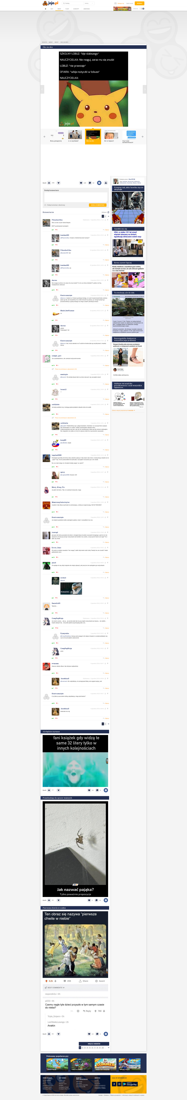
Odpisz (107, 230)
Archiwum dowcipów (48, 1085)
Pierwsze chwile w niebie (54, 908)
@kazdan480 (64, 253)
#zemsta (129, 183)
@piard (62, 580)
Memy (59, 9)
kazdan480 (64, 235)
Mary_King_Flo (58, 487)
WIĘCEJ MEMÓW (94, 1044)
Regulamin (97, 1083)
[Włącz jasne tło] (140, 8)
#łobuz (135, 183)
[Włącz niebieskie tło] (143, 8)
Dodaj (139, 3)
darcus (54, 280)
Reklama (97, 1082)
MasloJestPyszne (67, 311)
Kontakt (97, 1080)
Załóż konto (129, 3)
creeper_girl (56, 356)
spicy (62, 472)
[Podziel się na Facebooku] (99, 183)
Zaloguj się (121, 3)
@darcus (63, 298)
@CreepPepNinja (65, 636)
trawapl (55, 532)
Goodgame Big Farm (64, 1088)
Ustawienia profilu (80, 1086)
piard (54, 563)
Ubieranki (86, 9)
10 (102, 1048)
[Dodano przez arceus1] (71, 594)
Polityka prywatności (100, 1085)
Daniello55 (56, 603)
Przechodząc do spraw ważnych (57, 798)
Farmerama (62, 1080)
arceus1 (63, 578)
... (105, 1048)
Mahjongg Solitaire (47, 1088)
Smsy (44, 1083)
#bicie (139, 183)
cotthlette (55, 404)
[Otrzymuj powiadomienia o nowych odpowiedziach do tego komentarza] (108, 265)
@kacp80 (63, 426)
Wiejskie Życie (62, 1083)
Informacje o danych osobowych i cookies (100, 1088)
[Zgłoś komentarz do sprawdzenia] (106, 220)
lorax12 (63, 389)
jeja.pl (44, 42)
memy (51, 42)
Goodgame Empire (64, 1087)
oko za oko (64, 42)
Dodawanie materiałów (82, 1085)
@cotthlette (63, 443)
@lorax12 (63, 377)
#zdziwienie (123, 183)
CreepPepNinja (57, 618)
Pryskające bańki (47, 1087)
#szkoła (125, 181)
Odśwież (104, 212)
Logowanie (79, 1083)
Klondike (61, 1085)
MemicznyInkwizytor (61, 502)
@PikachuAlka (64, 238)
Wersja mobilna (47, 1080)
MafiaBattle (62, 1082)
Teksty (44, 1082)
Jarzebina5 (64, 678)
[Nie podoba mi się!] (61, 183)
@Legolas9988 (64, 475)
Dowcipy (76, 9)
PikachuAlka (57, 220)
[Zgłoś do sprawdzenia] (106, 183)
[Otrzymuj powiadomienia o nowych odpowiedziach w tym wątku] (108, 220)
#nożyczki (131, 181)
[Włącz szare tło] (142, 8)
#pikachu (137, 181)
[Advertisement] (93, 161)
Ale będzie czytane (51, 731)
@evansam (63, 681)
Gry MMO (62, 1078)
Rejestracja (79, 1081)
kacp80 (63, 440)
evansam (55, 663)
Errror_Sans (56, 548)
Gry (52, 9)
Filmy (67, 9)
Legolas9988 (56, 455)
